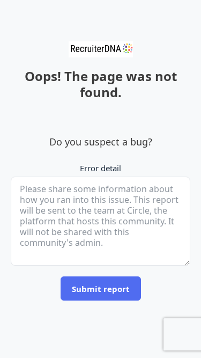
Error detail (100, 168)
